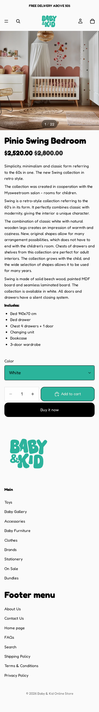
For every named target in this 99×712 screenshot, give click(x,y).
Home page (14, 627)
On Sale (11, 568)
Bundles (11, 578)
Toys (8, 502)
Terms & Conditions (21, 665)
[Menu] (6, 21)
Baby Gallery (15, 511)
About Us (12, 608)
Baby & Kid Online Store (55, 693)
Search (10, 646)
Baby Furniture (17, 530)
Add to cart (71, 393)
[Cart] (92, 21)
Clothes (10, 540)
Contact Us (14, 618)
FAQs (9, 637)
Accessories (14, 521)
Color (9, 360)
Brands (10, 549)
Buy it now (49, 409)
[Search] (18, 21)
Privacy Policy (16, 675)
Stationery (13, 558)
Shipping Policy (17, 656)
